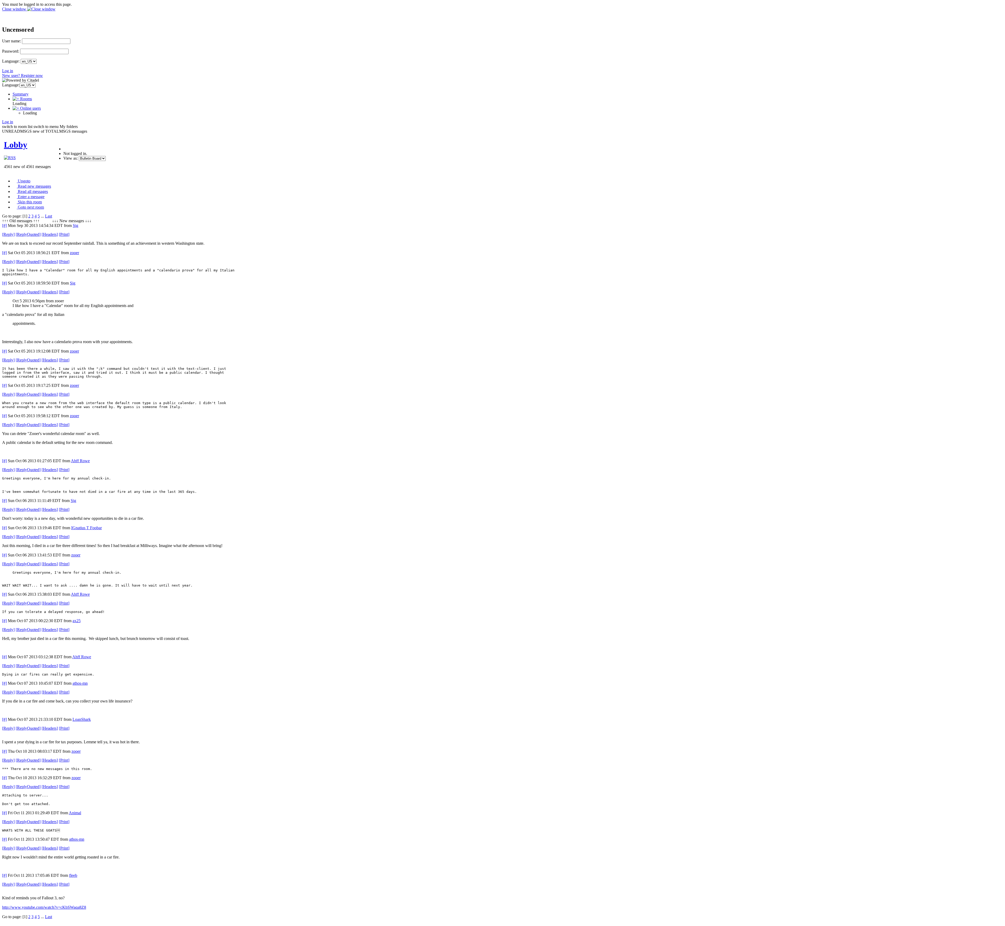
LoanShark (81, 719)
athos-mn (80, 683)
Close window (14, 9)
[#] (4, 225)
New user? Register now (22, 75)
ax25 (76, 620)
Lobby (15, 144)
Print (64, 234)
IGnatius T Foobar (86, 528)
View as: (70, 158)
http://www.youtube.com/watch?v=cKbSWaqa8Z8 (44, 907)
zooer (74, 252)
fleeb (73, 875)
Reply (8, 234)
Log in (7, 71)
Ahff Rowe (80, 461)
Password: (10, 51)
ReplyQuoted (28, 234)
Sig (75, 225)
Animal (75, 813)
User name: (11, 41)
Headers (50, 234)
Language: (11, 61)
